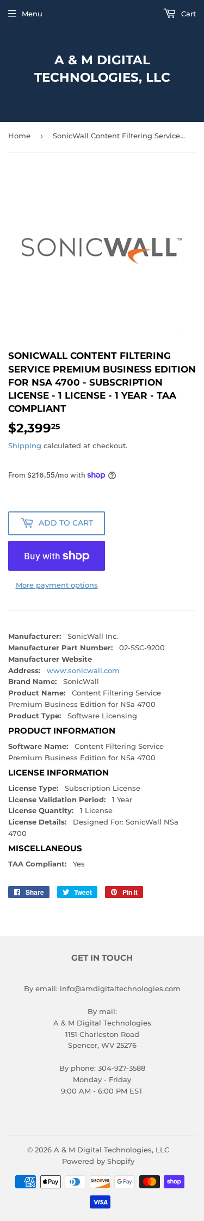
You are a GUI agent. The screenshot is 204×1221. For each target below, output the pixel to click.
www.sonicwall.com (83, 670)
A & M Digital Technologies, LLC (102, 68)
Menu (32, 13)
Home (19, 135)
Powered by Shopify (98, 1161)
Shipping (24, 445)
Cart (187, 13)
